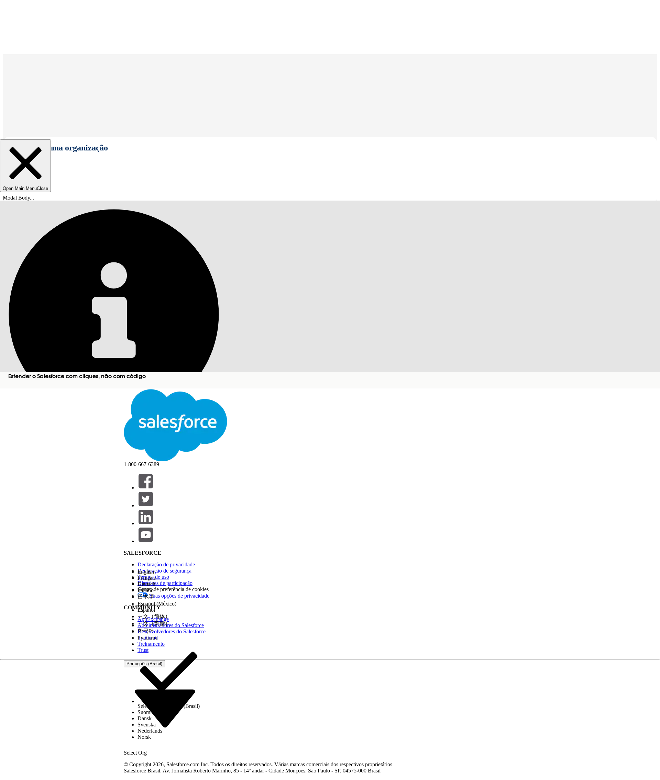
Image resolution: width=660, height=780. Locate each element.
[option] (169, 572)
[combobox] (165, 708)
